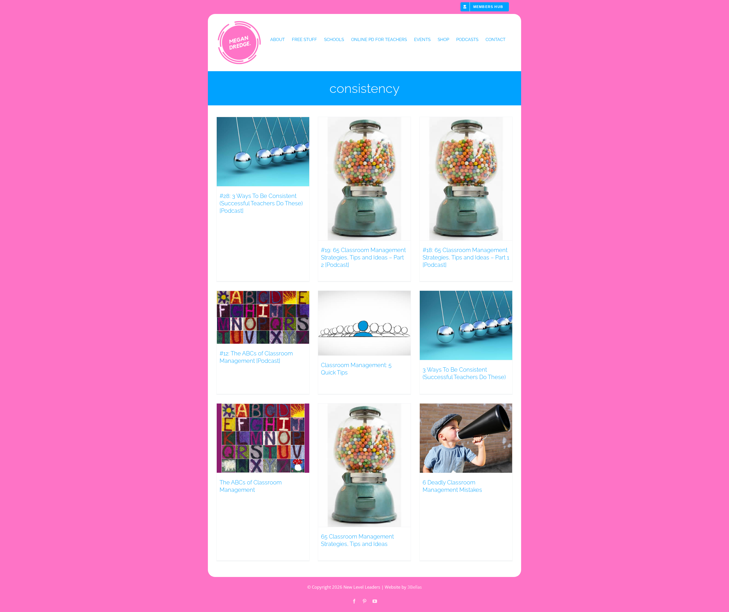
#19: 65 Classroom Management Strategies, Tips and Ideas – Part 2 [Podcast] (363, 257)
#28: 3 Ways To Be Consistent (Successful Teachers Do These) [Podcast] (261, 203)
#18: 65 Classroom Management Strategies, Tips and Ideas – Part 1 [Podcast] (466, 257)
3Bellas (414, 587)
